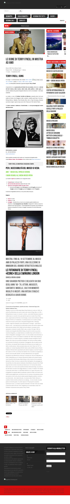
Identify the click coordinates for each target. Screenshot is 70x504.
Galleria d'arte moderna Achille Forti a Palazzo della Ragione (55, 109)
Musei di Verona (9, 32)
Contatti (22, 20)
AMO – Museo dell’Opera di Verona (18, 172)
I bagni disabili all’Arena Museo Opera (19, 175)
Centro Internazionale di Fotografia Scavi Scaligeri (55, 91)
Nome (48, 451)
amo (9, 432)
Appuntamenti (26, 429)
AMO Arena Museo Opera (17, 429)
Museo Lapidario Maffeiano (56, 157)
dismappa (27, 32)
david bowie (25, 432)
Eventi (53, 16)
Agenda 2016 (7, 429)
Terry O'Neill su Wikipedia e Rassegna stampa (21, 164)
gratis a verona (33, 432)
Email (48, 458)
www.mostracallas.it (10, 154)
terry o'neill (16, 435)
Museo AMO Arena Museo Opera (13, 68)
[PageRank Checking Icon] (10, 479)
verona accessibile (25, 435)
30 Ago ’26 (62, 20)
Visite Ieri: (29, 458)
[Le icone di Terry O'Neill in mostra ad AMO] (24, 41)
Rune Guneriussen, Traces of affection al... (52, 54)
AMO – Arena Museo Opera (55, 80)
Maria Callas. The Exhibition (10, 404)
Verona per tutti (39, 16)
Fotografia (33, 429)
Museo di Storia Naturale (55, 148)
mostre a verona (8, 435)
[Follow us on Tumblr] (65, 6)
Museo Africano (52, 121)
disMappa (9, 16)
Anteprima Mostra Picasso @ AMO (23, 404)
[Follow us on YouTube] (62, 6)
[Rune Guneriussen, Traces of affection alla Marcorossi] (54, 41)
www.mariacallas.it (36, 159)
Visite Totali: (30, 465)
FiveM (47, 471)
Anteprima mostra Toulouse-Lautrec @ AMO (37, 404)
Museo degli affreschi (50, 131)
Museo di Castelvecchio (54, 71)
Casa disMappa (23, 16)
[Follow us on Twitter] (60, 6)
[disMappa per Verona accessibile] (12, 2)
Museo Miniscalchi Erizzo (55, 167)
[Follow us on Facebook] (58, 6)
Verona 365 (10, 20)
